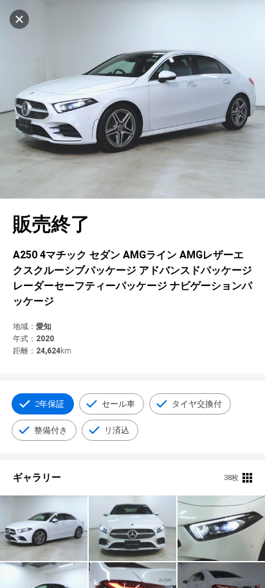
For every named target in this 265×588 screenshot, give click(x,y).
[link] (43, 528)
